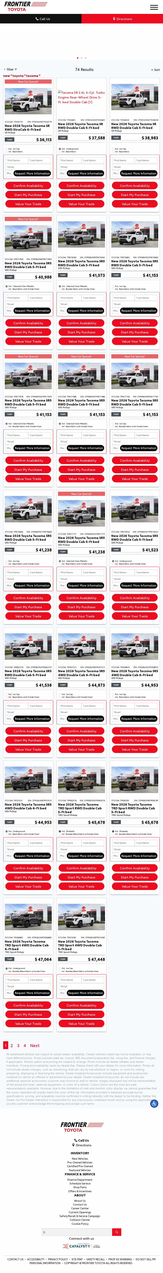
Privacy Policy (58, 1265)
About (80, 1201)
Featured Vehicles (80, 1176)
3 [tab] (85, 65)
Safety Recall (95, 1265)
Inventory (80, 1159)
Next (34, 1051)
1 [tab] (78, 65)
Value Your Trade (28, 210)
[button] (154, 1104)
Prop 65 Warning (120, 1265)
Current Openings (80, 1218)
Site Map (77, 1265)
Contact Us (80, 1211)
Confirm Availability (28, 192)
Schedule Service (80, 1190)
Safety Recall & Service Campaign (80, 1222)
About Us (80, 1207)
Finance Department (79, 1186)
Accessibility (36, 1265)
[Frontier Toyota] (25, 5)
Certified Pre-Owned (80, 1172)
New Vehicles (80, 1165)
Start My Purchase (28, 201)
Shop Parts (80, 1193)
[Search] (116, 1238)
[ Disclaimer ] (149, 54)
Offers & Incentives (80, 1197)
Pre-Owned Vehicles (79, 1169)
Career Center (80, 1214)
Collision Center (80, 1226)
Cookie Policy (80, 1230)
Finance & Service (80, 1180)
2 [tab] (81, 65)
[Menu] (154, 8)
